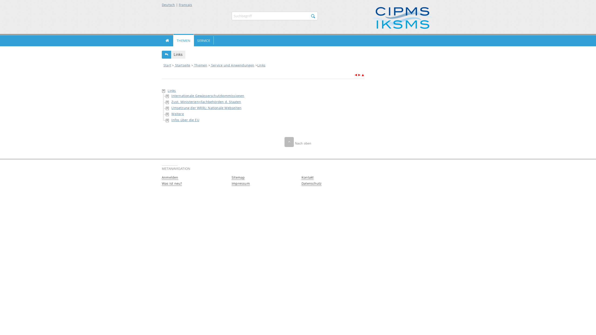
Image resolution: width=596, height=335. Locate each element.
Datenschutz (311, 183)
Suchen (313, 16)
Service (203, 40)
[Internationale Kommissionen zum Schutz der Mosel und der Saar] (402, 17)
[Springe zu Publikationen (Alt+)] (356, 74)
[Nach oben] (289, 142)
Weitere (177, 114)
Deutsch (168, 5)
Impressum (241, 183)
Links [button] (178, 55)
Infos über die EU (185, 120)
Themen (183, 40)
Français (185, 5)
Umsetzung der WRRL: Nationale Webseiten (206, 108)
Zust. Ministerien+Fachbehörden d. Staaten (206, 102)
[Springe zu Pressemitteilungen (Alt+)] (359, 74)
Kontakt (307, 177)
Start (167, 65)
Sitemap (238, 177)
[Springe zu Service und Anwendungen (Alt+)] (362, 74)
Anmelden (170, 177)
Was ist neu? (172, 183)
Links (261, 65)
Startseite (167, 40)
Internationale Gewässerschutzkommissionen (207, 96)
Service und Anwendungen (232, 65)
